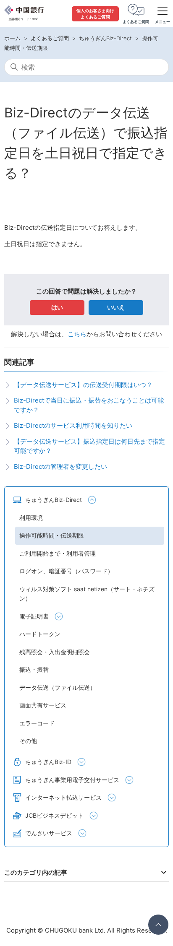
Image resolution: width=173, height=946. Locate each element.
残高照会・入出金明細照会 (54, 651)
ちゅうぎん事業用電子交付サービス (72, 779)
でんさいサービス (48, 833)
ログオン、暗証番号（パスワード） (66, 570)
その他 (28, 740)
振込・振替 (34, 669)
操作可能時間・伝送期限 (51, 535)
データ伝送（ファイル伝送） (57, 687)
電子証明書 (34, 616)
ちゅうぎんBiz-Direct (105, 38)
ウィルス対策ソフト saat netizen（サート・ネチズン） (87, 593)
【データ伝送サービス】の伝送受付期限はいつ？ (83, 385)
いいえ (116, 307)
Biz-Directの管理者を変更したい (60, 466)
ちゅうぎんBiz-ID (48, 761)
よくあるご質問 (50, 38)
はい (57, 307)
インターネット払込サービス (63, 797)
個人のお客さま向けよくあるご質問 (95, 13)
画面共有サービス (42, 705)
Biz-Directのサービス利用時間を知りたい (73, 425)
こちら (77, 334)
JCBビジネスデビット (54, 815)
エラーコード (37, 723)
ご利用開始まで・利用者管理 (57, 553)
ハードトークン (39, 633)
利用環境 (31, 517)
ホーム (12, 38)
